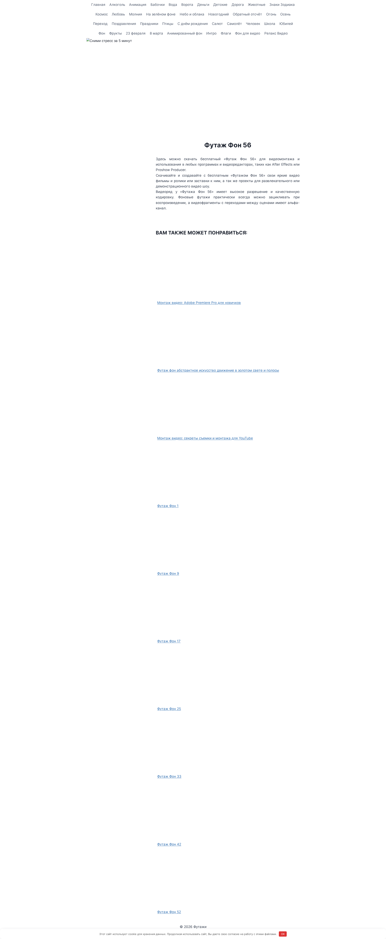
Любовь (118, 14)
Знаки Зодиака (282, 5)
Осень (285, 14)
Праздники (149, 24)
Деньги (203, 5)
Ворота (187, 5)
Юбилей (286, 24)
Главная (98, 5)
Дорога (238, 5)
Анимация (137, 5)
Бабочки (158, 5)
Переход (100, 24)
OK (283, 934)
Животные (256, 5)
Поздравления (124, 24)
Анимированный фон (184, 33)
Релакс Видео (276, 33)
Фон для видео (247, 33)
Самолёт (234, 24)
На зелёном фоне (161, 14)
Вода (173, 5)
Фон (102, 33)
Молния (135, 14)
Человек (253, 24)
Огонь (271, 14)
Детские (220, 5)
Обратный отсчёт (247, 14)
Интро (211, 33)
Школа (269, 24)
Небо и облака (192, 14)
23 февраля (136, 33)
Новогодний (218, 14)
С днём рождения (193, 24)
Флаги (226, 33)
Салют (217, 24)
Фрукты (115, 33)
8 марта (156, 33)
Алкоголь (117, 5)
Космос (101, 14)
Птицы (167, 24)
